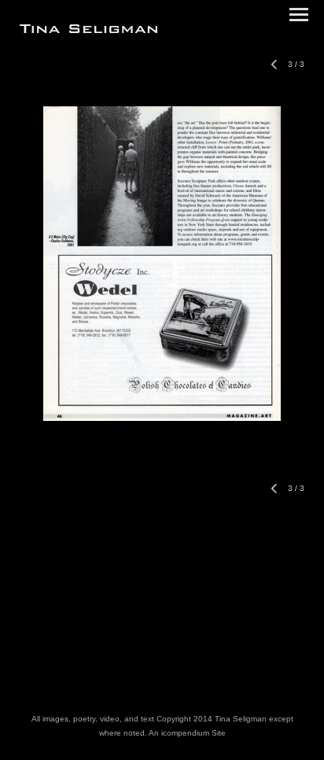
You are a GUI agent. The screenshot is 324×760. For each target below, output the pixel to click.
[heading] (88, 29)
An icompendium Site (187, 733)
